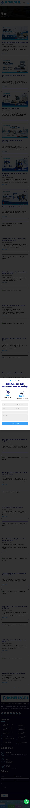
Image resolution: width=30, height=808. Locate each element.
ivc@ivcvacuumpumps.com (22, 398)
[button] (28, 380)
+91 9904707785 (7, 399)
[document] (15, 404)
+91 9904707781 (7, 397)
